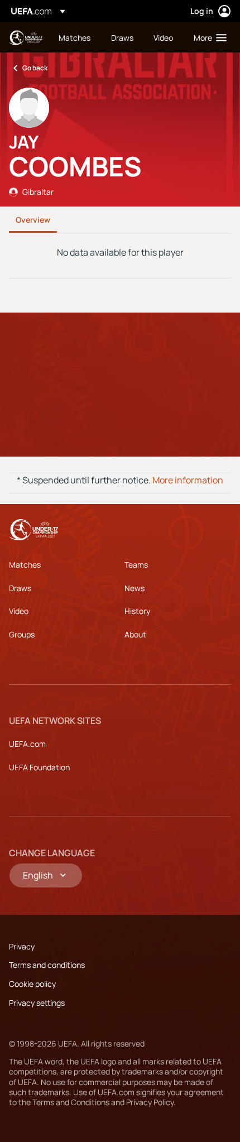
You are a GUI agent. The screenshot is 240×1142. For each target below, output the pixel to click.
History (137, 611)
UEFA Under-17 (25, 37)
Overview (33, 219)
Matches (25, 564)
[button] (207, 37)
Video (18, 611)
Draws (20, 588)
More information (187, 480)
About (135, 634)
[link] (74, 37)
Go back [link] (34, 68)
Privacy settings (37, 1002)
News (134, 588)
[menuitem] (75, 37)
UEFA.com (27, 743)
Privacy (22, 946)
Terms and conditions (47, 964)
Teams (136, 564)
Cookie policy (32, 983)
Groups (22, 634)
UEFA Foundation (39, 767)
